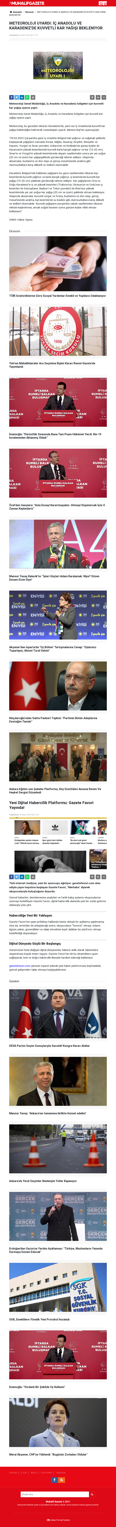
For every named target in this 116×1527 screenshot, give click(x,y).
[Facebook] (11, 97)
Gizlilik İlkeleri (46, 1473)
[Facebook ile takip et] (54, 1480)
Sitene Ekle (60, 1473)
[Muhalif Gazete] (27, 3)
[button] (92, 97)
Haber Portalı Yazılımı (60, 1520)
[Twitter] (16, 97)
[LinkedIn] (22, 97)
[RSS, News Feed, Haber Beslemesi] (61, 1480)
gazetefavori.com (19, 965)
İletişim (34, 1473)
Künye (24, 1473)
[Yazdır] (33, 97)
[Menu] (105, 4)
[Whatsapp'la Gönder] (27, 97)
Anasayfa (13, 1473)
